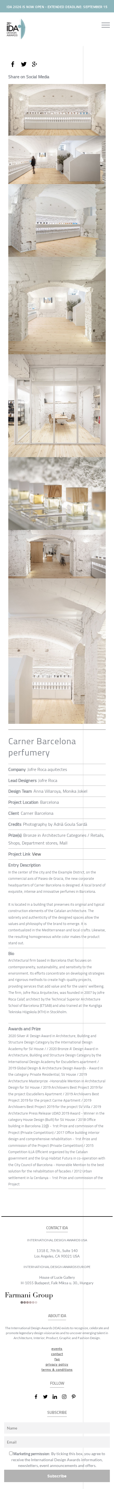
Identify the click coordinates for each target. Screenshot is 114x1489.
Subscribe (57, 1476)
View (36, 854)
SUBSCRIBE (57, 1412)
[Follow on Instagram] (66, 1396)
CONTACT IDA (57, 1228)
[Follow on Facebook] (38, 1396)
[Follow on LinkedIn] (57, 1396)
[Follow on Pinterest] (75, 1396)
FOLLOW (57, 1383)
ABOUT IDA (57, 1316)
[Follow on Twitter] (47, 1396)
